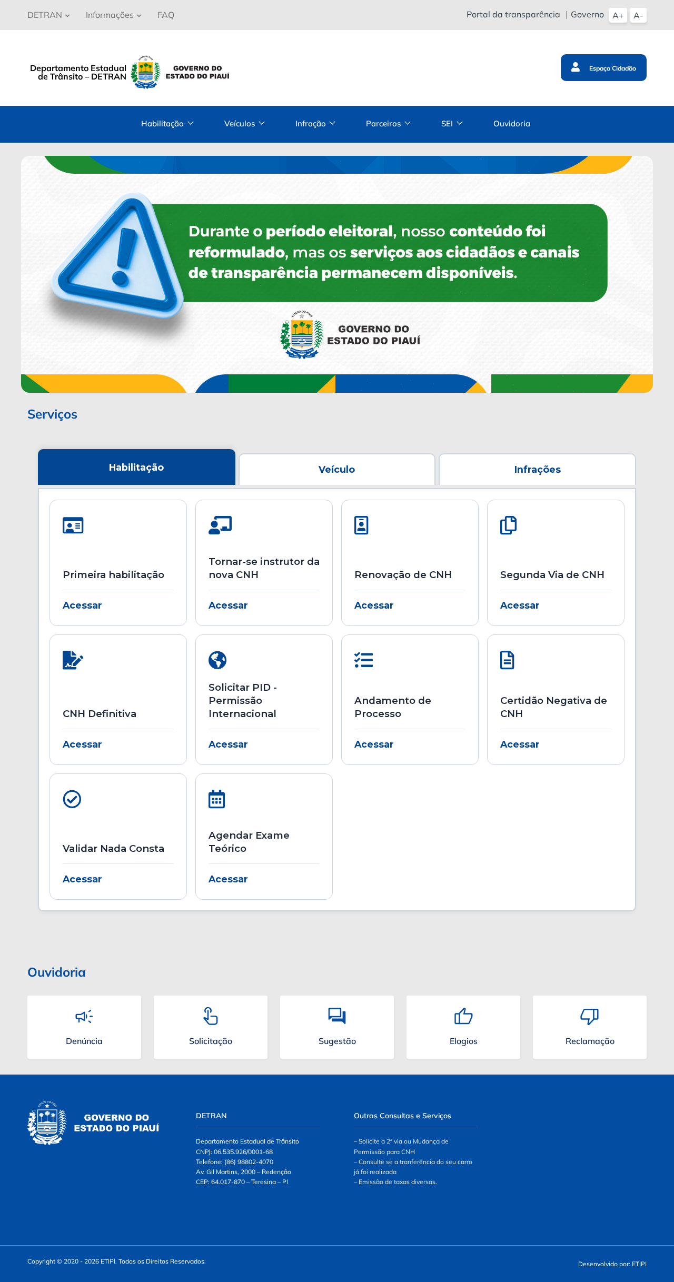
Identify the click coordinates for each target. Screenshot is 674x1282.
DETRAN (44, 14)
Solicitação (210, 1041)
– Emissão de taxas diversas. (395, 1182)
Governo (587, 14)
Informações (110, 14)
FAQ (165, 14)
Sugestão (337, 1041)
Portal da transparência (513, 14)
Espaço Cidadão (612, 68)
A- (638, 15)
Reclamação (590, 1041)
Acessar (82, 605)
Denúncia (84, 1041)
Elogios (464, 1041)
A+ (618, 15)
